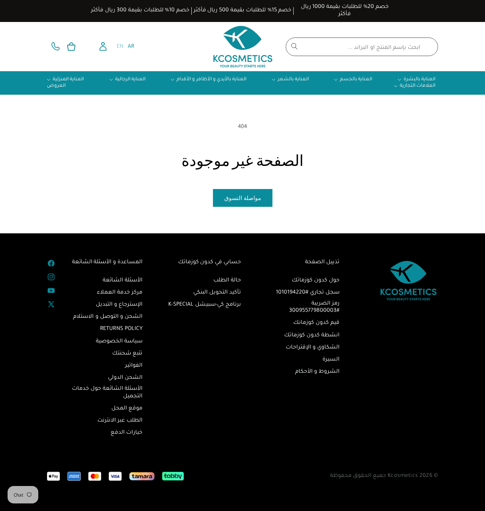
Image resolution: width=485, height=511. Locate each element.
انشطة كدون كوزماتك (312, 336)
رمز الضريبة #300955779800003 (314, 307)
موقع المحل (126, 409)
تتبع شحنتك (127, 354)
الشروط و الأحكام (317, 372)
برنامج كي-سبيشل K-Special (204, 305)
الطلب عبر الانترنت (119, 421)
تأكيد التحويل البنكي (217, 293)
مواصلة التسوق (242, 198)
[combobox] (361, 46)
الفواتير (133, 366)
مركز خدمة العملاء (119, 293)
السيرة (331, 360)
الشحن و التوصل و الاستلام (107, 317)
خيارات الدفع (126, 433)
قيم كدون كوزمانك (316, 323)
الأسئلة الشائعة (122, 281)
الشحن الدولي (125, 378)
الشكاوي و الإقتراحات (313, 348)
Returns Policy (121, 329)
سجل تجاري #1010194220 (308, 293)
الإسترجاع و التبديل (119, 305)
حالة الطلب (227, 281)
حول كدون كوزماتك (316, 281)
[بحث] (294, 46)
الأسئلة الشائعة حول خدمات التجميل (107, 392)
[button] (71, 46)
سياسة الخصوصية (119, 342)
